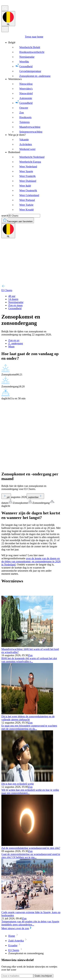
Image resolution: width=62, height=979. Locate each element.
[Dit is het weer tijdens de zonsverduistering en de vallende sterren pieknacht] (27, 713)
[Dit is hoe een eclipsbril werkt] (27, 780)
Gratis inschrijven (43, 976)
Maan (11, 346)
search (4, 215)
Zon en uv (13, 340)
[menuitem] (34, 59)
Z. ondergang (15, 343)
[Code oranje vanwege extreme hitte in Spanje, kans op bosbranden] (27, 909)
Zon (30, 655)
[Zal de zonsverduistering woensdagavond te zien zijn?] (27, 844)
